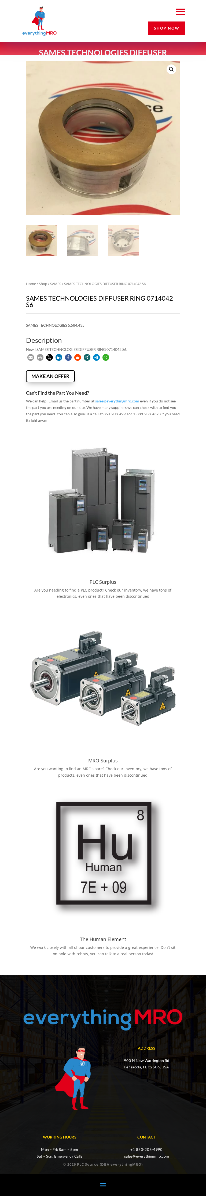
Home (31, 283)
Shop (43, 283)
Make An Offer (50, 376)
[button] (171, 69)
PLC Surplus (103, 582)
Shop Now (166, 28)
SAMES (55, 283)
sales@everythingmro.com (117, 401)
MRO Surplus (103, 760)
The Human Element (103, 939)
